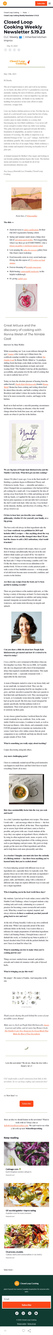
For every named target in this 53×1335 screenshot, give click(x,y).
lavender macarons (33, 267)
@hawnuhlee (32, 215)
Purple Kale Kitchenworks (26, 384)
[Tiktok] (17, 1313)
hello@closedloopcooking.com (16, 1125)
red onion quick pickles (24, 239)
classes (46, 1025)
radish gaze (22, 278)
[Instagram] (23, 1313)
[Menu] (49, 3)
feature (11, 354)
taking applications (31, 229)
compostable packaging (30, 271)
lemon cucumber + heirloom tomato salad (26, 245)
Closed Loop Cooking (11, 13)
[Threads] (29, 1313)
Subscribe (41, 3)
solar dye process (30, 250)
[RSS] (36, 1313)
